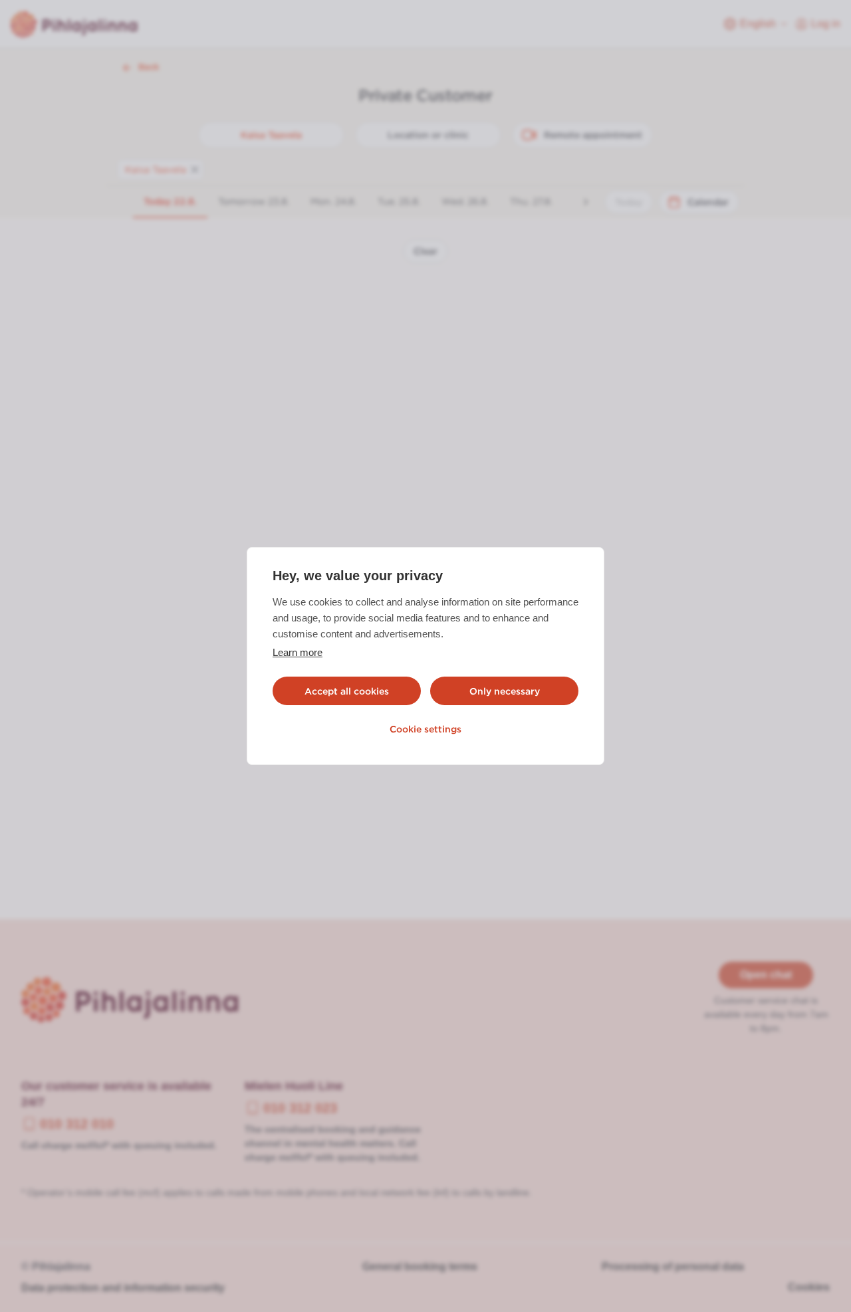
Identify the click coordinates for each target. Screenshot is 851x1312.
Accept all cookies (346, 691)
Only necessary (504, 691)
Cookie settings (425, 729)
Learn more (297, 652)
